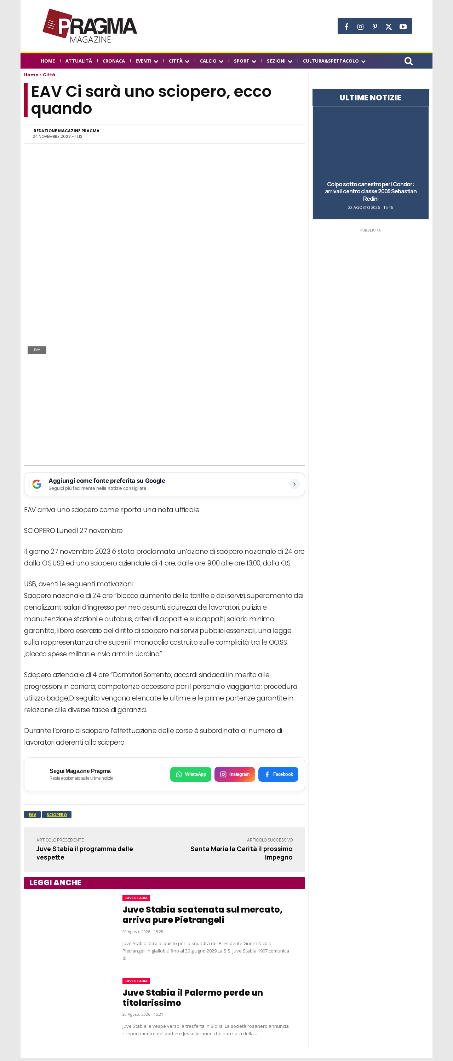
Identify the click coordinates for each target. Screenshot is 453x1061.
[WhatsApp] (224, 134)
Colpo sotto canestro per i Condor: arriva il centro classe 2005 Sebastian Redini (371, 191)
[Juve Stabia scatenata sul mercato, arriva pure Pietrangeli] (66, 928)
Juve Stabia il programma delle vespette (84, 852)
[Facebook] (346, 27)
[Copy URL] (272, 134)
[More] (289, 134)
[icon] (408, 62)
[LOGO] (91, 26)
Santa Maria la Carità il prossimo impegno (241, 852)
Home (31, 75)
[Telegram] (256, 134)
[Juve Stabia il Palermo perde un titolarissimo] (66, 1008)
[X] (389, 27)
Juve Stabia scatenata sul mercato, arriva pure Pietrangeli (202, 915)
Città (49, 75)
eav (32, 814)
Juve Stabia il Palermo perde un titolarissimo (192, 998)
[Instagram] (360, 27)
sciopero (57, 814)
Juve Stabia (136, 898)
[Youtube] (403, 27)
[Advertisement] (164, 412)
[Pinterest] (374, 27)
